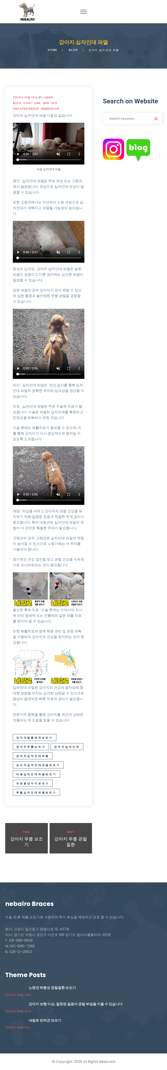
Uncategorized (26, 109)
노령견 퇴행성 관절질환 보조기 (52, 987)
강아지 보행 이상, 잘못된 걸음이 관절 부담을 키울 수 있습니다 (76, 1003)
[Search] (156, 118)
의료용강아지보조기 (32, 783)
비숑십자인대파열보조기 (36, 774)
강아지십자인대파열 (32, 756)
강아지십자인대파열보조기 (38, 765)
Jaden (48, 97)
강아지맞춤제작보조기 (34, 737)
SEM (46, 103)
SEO (54, 103)
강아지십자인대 (67, 747)
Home (52, 50)
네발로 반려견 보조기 (45, 1020)
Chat (27, 103)
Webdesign (50, 109)
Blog (73, 50)
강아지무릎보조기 (30, 747)
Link (37, 103)
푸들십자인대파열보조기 (36, 792)
